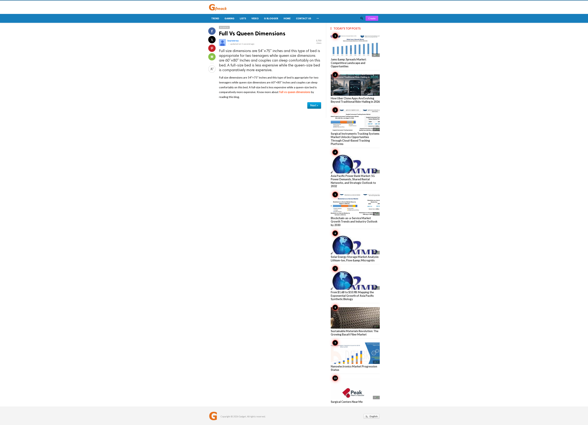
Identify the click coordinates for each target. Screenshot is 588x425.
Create (371, 18)
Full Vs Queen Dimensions (252, 33)
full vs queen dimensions (294, 92)
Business (224, 27)
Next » (314, 105)
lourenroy (233, 40)
